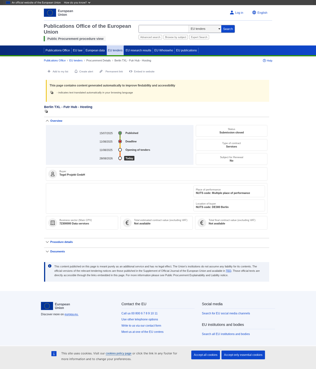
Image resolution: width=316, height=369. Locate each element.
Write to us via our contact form (141, 325)
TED (228, 270)
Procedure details (61, 241)
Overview (56, 120)
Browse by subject (175, 37)
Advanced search (150, 37)
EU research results (138, 50)
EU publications (186, 50)
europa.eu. (71, 314)
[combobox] (163, 29)
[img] (53, 92)
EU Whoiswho (163, 50)
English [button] (262, 12)
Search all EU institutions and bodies (226, 334)
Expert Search (199, 37)
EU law (77, 50)
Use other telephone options (139, 319)
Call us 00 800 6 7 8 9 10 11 (139, 313)
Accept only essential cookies (243, 354)
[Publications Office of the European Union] (58, 13)
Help (269, 60)
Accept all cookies (205, 354)
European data (95, 50)
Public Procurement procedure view (75, 38)
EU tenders (115, 50)
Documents (57, 251)
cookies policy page (118, 353)
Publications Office (58, 50)
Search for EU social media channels (226, 313)
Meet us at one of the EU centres (142, 331)
